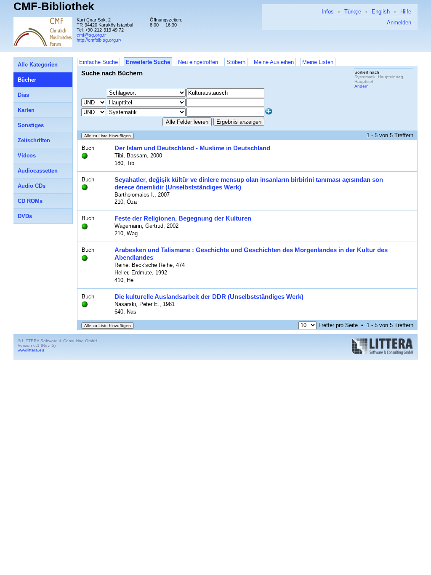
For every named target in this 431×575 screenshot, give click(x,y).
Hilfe (405, 11)
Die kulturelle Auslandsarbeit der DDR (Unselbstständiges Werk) (208, 296)
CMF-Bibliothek (53, 6)
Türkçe (352, 11)
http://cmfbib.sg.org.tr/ (99, 40)
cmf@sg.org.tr (91, 34)
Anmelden (399, 22)
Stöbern (235, 62)
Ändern (361, 86)
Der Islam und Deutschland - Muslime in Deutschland (192, 148)
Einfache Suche (98, 62)
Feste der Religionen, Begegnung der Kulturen (182, 218)
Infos (328, 11)
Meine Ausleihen (274, 62)
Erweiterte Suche (148, 62)
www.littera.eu (31, 350)
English (381, 11)
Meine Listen (317, 62)
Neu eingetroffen (198, 62)
